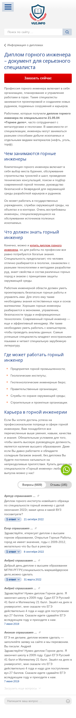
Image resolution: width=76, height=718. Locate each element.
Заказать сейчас (38, 78)
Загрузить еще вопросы (21, 688)
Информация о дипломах (25, 45)
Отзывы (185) (58, 484)
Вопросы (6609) (32, 484)
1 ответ (11, 519)
